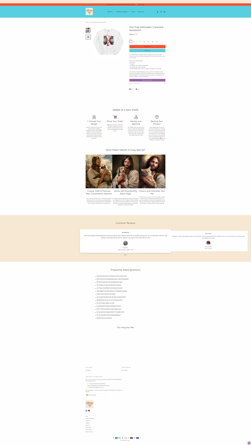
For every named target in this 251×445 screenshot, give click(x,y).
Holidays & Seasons (122, 11)
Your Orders (88, 370)
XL (140, 41)
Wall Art (109, 11)
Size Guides (88, 427)
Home (87, 22)
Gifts (133, 11)
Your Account (124, 370)
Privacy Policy (89, 429)
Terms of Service (89, 431)
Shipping (87, 422)
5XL (157, 41)
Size (130, 39)
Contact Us (88, 420)
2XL (144, 41)
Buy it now (147, 50)
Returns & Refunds (90, 418)
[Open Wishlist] (249, 443)
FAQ (87, 416)
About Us (141, 11)
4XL (152, 41)
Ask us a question (134, 83)
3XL (148, 41)
